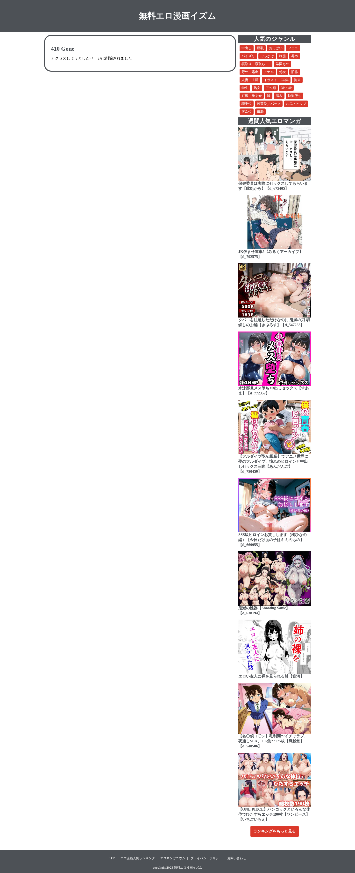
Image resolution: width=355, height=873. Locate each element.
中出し (246, 48)
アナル (269, 72)
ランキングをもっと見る (274, 831)
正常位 (246, 112)
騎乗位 (246, 104)
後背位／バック (269, 104)
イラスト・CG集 (276, 80)
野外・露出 (249, 72)
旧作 (294, 72)
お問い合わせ (236, 858)
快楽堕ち (294, 96)
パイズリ (248, 56)
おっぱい (276, 48)
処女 (282, 72)
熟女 (257, 88)
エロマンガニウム (172, 858)
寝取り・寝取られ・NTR (260, 64)
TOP (112, 858)
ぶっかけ (267, 56)
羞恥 (260, 112)
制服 (282, 56)
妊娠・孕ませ (251, 96)
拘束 (297, 80)
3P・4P (286, 88)
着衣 (279, 96)
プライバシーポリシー (206, 858)
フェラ (293, 48)
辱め (294, 56)
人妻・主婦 (249, 80)
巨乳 (260, 48)
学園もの (282, 64)
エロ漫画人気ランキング (137, 858)
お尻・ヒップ (296, 104)
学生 (244, 88)
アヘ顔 (271, 88)
